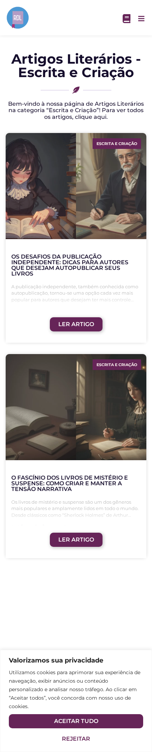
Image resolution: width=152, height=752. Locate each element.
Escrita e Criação (117, 143)
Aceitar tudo (76, 721)
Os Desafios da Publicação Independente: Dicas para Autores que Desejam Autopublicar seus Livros (69, 265)
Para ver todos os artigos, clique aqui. (94, 113)
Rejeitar (76, 738)
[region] (76, 701)
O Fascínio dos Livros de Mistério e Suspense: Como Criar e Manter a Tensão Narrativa (69, 483)
